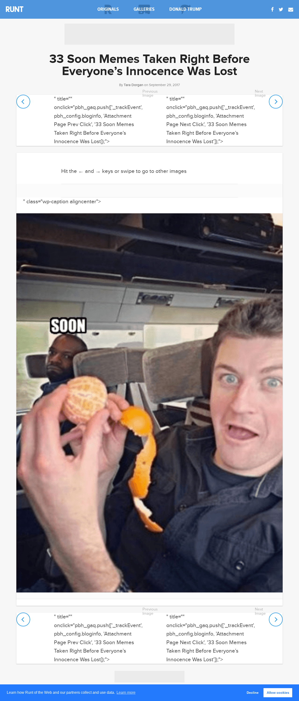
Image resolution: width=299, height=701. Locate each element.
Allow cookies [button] (278, 692)
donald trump (185, 9)
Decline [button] (253, 692)
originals (108, 9)
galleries (144, 9)
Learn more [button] (126, 692)
